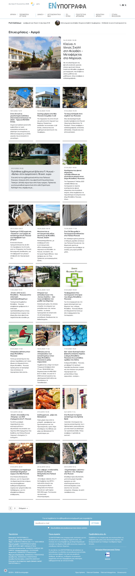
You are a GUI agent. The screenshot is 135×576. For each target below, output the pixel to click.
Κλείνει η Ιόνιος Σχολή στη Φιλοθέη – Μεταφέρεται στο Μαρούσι (73, 51)
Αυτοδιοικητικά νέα (54, 15)
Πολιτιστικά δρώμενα (81, 15)
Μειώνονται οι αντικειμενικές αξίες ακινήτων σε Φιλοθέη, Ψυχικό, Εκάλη (46, 234)
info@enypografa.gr (21, 550)
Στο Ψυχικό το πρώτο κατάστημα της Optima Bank (73, 417)
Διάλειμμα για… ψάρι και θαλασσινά (47, 416)
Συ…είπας (68, 15)
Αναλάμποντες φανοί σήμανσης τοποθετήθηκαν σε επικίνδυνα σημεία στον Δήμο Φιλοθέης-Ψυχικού (74, 174)
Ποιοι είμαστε (54, 534)
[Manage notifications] (5, 570)
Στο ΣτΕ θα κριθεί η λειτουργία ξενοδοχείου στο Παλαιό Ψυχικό (74, 233)
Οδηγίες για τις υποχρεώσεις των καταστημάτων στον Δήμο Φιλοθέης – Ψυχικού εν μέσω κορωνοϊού (45, 356)
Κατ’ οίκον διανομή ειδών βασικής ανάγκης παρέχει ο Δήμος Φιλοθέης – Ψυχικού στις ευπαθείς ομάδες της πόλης (74, 355)
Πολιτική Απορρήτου (108, 572)
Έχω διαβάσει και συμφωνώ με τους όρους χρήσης (69, 528)
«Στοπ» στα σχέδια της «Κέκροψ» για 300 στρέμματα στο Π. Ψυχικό (20, 417)
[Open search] (120, 5)
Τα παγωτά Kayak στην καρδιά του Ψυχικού (73, 115)
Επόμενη (22, 508)
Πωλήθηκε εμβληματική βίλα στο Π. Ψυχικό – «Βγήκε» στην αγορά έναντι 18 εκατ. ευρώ (33, 172)
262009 (107, 559)
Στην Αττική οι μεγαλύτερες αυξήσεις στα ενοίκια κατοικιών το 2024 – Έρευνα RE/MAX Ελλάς (20, 118)
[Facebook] (123, 5)
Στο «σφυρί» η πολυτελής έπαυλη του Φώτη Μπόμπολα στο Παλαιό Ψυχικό (47, 473)
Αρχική (13, 14)
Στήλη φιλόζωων (116, 15)
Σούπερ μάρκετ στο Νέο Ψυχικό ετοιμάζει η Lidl (47, 115)
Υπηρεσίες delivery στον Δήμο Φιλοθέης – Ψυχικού (20, 353)
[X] (125, 5)
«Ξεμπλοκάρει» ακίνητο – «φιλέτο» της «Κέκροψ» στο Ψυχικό (74, 472)
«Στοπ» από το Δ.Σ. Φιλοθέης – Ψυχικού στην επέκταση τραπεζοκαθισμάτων (20, 296)
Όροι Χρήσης (80, 572)
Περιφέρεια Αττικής (24, 15)
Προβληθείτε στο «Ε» (97, 534)
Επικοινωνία (121, 572)
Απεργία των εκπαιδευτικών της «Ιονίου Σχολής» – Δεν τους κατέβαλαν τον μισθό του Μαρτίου (46, 297)
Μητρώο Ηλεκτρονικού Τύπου (107, 549)
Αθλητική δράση (100, 15)
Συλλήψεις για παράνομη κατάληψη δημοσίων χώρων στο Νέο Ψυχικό (20, 472)
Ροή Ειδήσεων (15, 23)
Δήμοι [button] (40, 14)
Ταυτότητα (13, 534)
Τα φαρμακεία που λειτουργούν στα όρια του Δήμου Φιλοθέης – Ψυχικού (73, 296)
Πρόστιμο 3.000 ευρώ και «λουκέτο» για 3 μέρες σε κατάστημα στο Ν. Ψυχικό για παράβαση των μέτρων (20, 235)
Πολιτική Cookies (93, 572)
